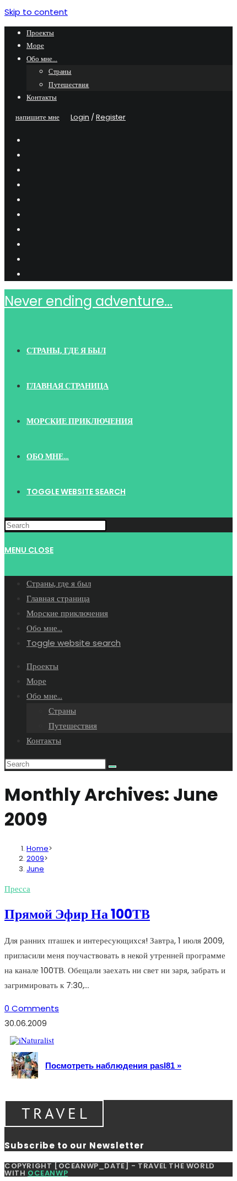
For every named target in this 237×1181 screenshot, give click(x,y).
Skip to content (36, 12)
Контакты (41, 97)
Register (111, 117)
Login (80, 117)
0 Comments (31, 1008)
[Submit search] (112, 766)
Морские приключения (67, 613)
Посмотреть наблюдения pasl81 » (113, 1065)
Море (35, 45)
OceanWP (48, 1173)
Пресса (17, 888)
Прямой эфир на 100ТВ (77, 914)
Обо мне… (41, 58)
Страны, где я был (58, 583)
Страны (60, 71)
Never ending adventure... (88, 301)
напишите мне (37, 117)
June (35, 869)
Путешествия (69, 84)
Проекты (40, 33)
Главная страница (58, 598)
